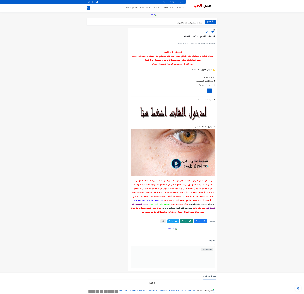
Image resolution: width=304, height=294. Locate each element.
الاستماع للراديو (132, 8)
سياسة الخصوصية (176, 2)
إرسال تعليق (207, 249)
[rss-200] (105, 291)
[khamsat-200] (90, 291)
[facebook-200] (116, 291)
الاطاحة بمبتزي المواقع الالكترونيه (189, 21)
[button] (200, 221)
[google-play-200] (97, 291)
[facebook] (92, 2)
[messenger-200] (112, 291)
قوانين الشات (157, 8)
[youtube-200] (101, 291)
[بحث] (88, 8)
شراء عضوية (169, 8)
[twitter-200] (109, 291)
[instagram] (88, 2)
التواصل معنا (145, 8)
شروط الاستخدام (161, 2)
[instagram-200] (93, 291)
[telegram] (96, 2)
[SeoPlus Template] (214, 290)
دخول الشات (180, 8)
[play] (100, 2)
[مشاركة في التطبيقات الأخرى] (163, 221)
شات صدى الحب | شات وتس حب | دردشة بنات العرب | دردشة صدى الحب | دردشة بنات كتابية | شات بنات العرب (157, 291)
